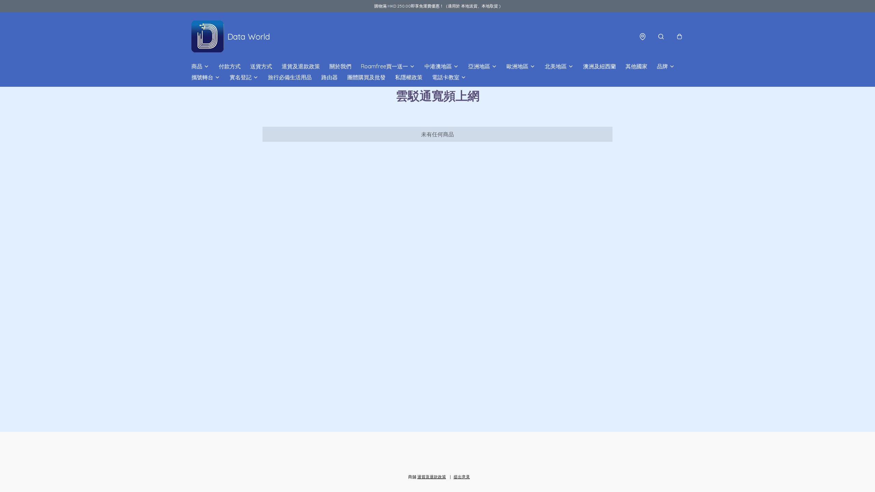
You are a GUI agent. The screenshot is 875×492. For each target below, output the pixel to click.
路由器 (329, 77)
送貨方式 (261, 66)
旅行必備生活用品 (290, 77)
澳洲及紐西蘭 (599, 66)
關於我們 (340, 66)
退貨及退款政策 (301, 66)
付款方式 (230, 66)
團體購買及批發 (366, 77)
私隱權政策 (408, 77)
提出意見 (462, 476)
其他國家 (636, 66)
